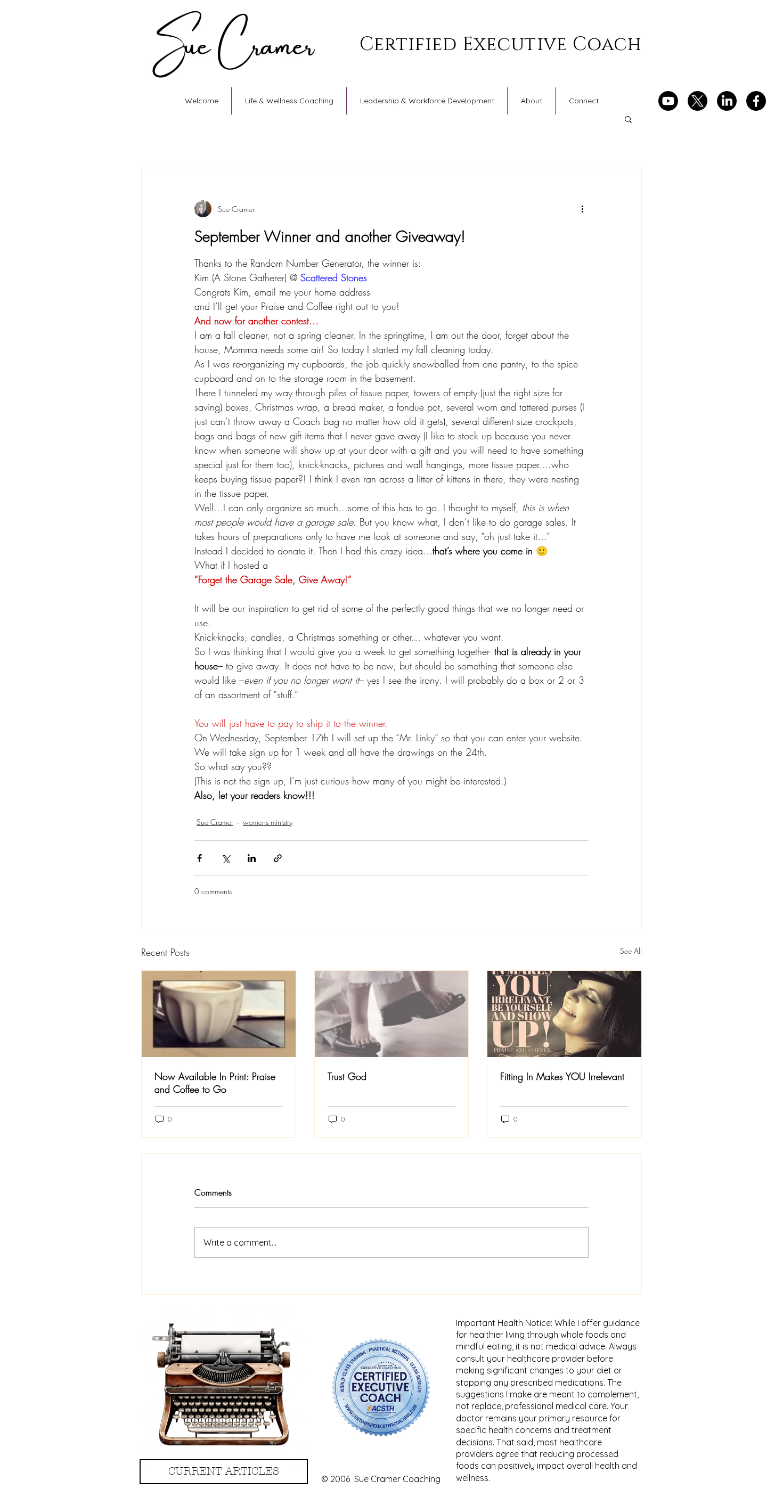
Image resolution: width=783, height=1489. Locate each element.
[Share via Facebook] (199, 858)
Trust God (347, 1076)
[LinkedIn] (727, 101)
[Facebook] (756, 101)
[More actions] (582, 208)
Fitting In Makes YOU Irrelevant (562, 1076)
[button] (628, 118)
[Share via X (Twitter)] (226, 858)
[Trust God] (392, 1014)
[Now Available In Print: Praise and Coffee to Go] (219, 1014)
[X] (697, 101)
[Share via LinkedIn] (252, 858)
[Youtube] (668, 101)
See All (631, 951)
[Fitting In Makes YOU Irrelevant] (564, 1014)
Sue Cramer (215, 822)
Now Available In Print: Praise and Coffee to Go (214, 1082)
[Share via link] (278, 858)
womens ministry (267, 822)
